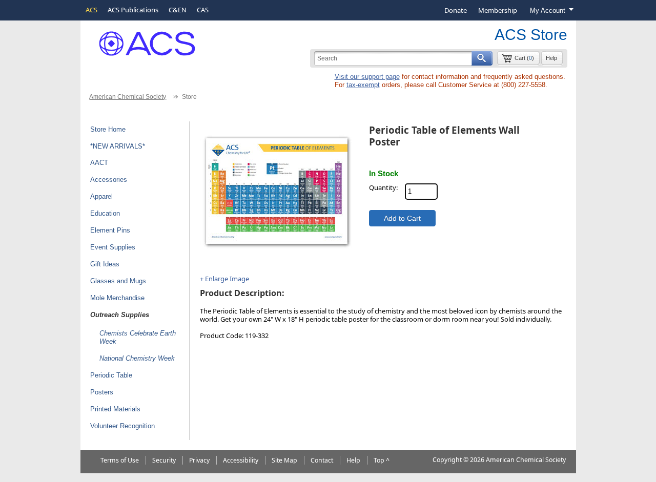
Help (551, 58)
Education (105, 213)
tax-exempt (363, 85)
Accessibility (240, 460)
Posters (101, 392)
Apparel (101, 196)
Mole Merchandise (117, 298)
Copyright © (450, 459)
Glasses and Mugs (118, 281)
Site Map (284, 460)
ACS (91, 9)
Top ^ (381, 460)
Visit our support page (367, 76)
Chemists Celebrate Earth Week (137, 337)
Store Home (108, 129)
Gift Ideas (104, 264)
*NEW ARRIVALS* (117, 146)
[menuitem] (456, 10)
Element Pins (110, 230)
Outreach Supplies (119, 315)
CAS (203, 9)
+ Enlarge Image (224, 278)
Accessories (108, 179)
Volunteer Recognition (122, 426)
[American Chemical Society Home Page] (139, 39)
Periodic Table (111, 375)
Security (164, 460)
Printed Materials (115, 409)
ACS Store (531, 34)
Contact (322, 460)
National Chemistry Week (137, 358)
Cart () (524, 58)
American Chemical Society (127, 96)
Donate (455, 10)
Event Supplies (112, 247)
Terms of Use (119, 460)
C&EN (178, 9)
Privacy (199, 460)
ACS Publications (133, 9)
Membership (497, 10)
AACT (99, 162)
